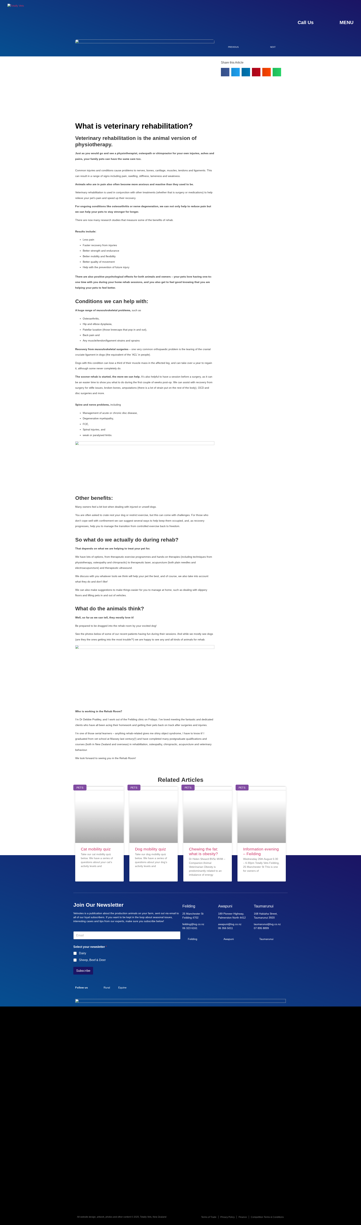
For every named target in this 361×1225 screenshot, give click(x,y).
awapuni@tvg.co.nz (229, 924)
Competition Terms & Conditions (267, 1217)
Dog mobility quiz (150, 849)
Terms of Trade (208, 1217)
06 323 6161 (189, 928)
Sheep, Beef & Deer (92, 960)
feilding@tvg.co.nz (193, 924)
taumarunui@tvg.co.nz (267, 924)
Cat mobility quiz (96, 849)
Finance (243, 1217)
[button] (225, 72)
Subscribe (83, 970)
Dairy (82, 953)
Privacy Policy (227, 1217)
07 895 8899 (261, 928)
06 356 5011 (225, 928)
